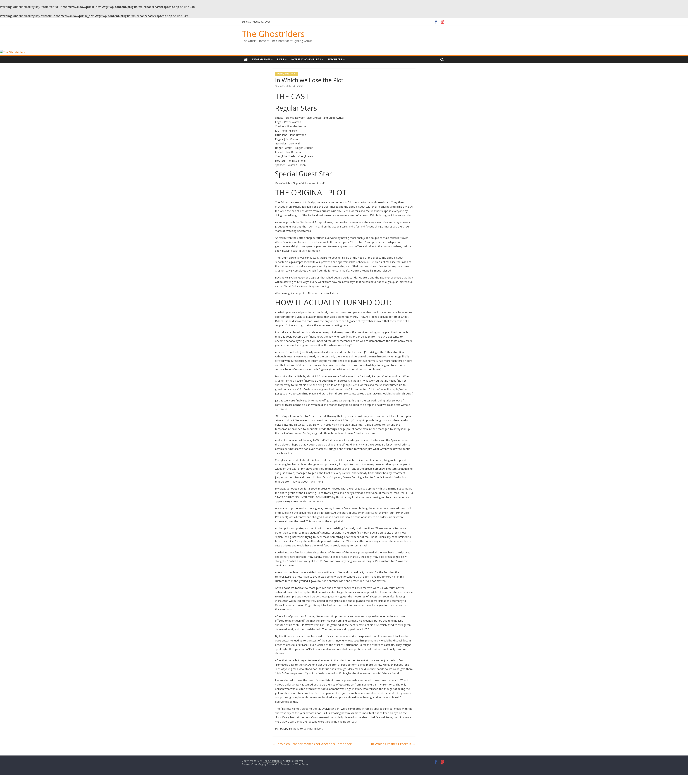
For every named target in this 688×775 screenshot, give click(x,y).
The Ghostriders (273, 33)
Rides (280, 59)
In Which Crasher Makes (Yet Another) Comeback (312, 744)
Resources (335, 59)
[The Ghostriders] (12, 52)
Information (261, 59)
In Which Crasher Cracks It (393, 744)
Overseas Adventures (306, 59)
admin (300, 86)
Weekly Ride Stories (287, 73)
